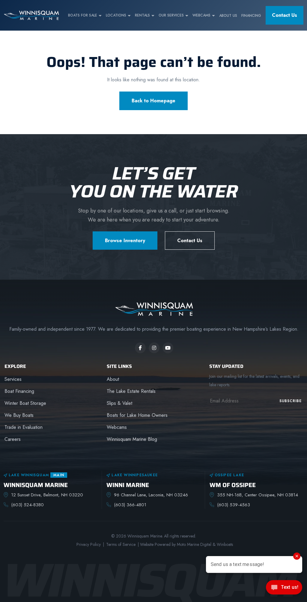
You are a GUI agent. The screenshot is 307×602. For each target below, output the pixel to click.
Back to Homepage (153, 100)
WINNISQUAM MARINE (36, 485)
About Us (228, 15)
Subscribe (290, 401)
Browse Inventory (125, 240)
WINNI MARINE (127, 485)
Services (13, 379)
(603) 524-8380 (27, 504)
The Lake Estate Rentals (131, 391)
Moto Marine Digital (194, 544)
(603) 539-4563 (233, 504)
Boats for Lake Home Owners (137, 415)
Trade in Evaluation (23, 427)
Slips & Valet (119, 403)
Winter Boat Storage (25, 403)
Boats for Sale (82, 15)
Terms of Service (121, 544)
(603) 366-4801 (130, 504)
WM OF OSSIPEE (233, 485)
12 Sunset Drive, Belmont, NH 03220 (47, 495)
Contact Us (284, 15)
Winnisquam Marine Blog (132, 439)
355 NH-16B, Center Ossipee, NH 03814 (257, 495)
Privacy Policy (88, 544)
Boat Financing (19, 391)
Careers (12, 439)
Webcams (201, 15)
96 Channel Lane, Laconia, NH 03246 (151, 495)
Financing (251, 15)
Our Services (171, 15)
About (113, 379)
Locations (116, 15)
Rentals (142, 15)
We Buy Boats (19, 415)
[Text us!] (284, 589)
